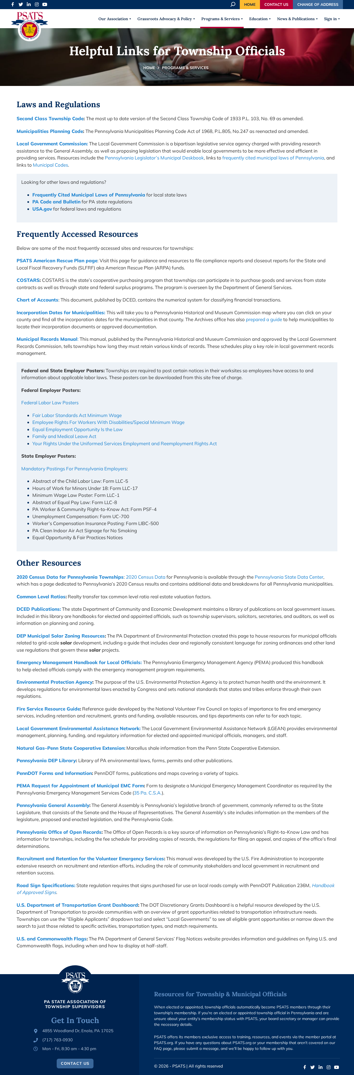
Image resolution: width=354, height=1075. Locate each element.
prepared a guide (264, 319)
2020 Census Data (145, 577)
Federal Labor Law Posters (50, 402)
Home (250, 4)
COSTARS (28, 280)
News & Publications (296, 18)
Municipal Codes (50, 165)
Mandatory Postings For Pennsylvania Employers (74, 468)
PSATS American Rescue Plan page (57, 260)
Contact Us (276, 4)
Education (258, 18)
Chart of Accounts (37, 300)
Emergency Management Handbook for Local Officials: (79, 662)
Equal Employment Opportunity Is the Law (77, 429)
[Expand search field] (233, 4)
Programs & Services (220, 18)
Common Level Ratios (41, 596)
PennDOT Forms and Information (54, 773)
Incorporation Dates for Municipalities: (61, 312)
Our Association (113, 18)
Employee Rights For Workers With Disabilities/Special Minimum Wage (108, 422)
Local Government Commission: (52, 143)
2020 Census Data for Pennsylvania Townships (70, 577)
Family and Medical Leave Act (64, 436)
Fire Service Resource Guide (48, 709)
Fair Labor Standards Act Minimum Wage (77, 415)
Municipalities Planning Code (50, 131)
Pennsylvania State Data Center (288, 577)
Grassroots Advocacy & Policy (164, 18)
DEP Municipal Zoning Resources (61, 636)
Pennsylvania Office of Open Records (59, 832)
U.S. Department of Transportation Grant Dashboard (77, 905)
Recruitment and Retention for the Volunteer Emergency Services (90, 858)
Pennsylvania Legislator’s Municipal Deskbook (154, 158)
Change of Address (318, 4)
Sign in (330, 18)
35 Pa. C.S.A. (148, 793)
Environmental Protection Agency (54, 682)
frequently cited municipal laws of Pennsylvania (273, 158)
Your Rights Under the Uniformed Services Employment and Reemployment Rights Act (124, 443)
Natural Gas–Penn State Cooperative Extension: (71, 748)
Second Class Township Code (50, 118)
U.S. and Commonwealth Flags (52, 939)
